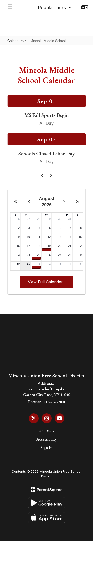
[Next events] (51, 175)
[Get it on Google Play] (46, 502)
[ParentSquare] (46, 489)
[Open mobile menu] (10, 7)
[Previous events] (42, 175)
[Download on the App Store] (46, 517)
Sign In (46, 447)
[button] (54, 7)
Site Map (46, 431)
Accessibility (46, 439)
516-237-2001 (54, 402)
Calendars (15, 40)
